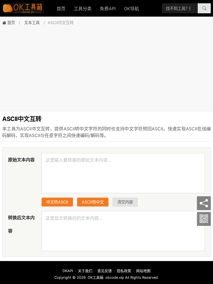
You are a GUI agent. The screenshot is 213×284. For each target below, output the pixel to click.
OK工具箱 (95, 277)
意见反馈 (104, 271)
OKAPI (67, 271)
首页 (61, 8)
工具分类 (83, 8)
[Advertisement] (106, 66)
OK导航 (131, 8)
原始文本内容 (21, 159)
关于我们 (85, 271)
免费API (108, 8)
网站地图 (143, 271)
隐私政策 (124, 271)
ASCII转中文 (93, 202)
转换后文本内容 (21, 224)
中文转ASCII (57, 202)
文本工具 (32, 22)
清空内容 (125, 202)
